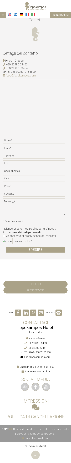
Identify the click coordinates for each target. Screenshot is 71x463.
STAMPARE (50, 313)
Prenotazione (60, 15)
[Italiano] (33, 14)
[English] (9, 14)
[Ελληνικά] (15, 14)
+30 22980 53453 (17, 64)
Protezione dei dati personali (21, 232)
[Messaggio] (35, 208)
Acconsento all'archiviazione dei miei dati (31, 236)
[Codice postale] (35, 172)
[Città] (35, 179)
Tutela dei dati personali (42, 433)
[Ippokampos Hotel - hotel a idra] (35, 5)
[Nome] (35, 141)
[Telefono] (35, 156)
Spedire (35, 250)
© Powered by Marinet (35, 446)
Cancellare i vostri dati (36, 438)
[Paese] (35, 187)
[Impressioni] (35, 409)
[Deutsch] (21, 14)
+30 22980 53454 (17, 68)
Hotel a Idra (35, 332)
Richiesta (35, 284)
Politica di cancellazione (35, 417)
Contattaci (35, 322)
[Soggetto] (35, 194)
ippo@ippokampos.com (20, 75)
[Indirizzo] (35, 164)
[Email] (35, 149)
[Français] (27, 14)
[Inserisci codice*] (24, 242)
